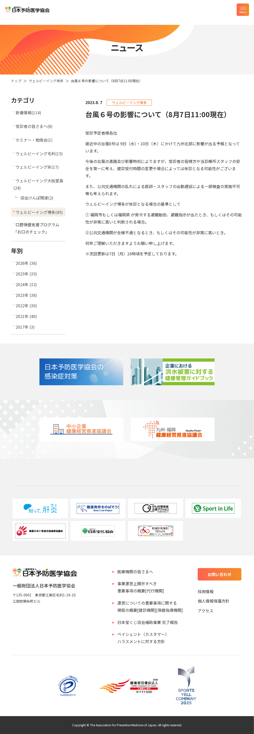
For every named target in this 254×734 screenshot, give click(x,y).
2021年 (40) (26, 316)
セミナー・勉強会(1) (34, 140)
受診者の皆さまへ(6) (34, 126)
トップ (16, 80)
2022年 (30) (26, 306)
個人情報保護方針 (213, 601)
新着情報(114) (28, 113)
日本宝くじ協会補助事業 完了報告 (147, 622)
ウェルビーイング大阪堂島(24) (38, 184)
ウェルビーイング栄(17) (37, 167)
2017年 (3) (25, 327)
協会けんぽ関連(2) (36, 198)
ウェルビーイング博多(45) (39, 212)
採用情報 (206, 591)
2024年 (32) (26, 284)
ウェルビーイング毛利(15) (39, 153)
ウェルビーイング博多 (46, 80)
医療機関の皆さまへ (135, 572)
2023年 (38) (26, 295)
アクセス (205, 611)
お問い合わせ (219, 574)
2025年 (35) (26, 274)
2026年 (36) (26, 263)
